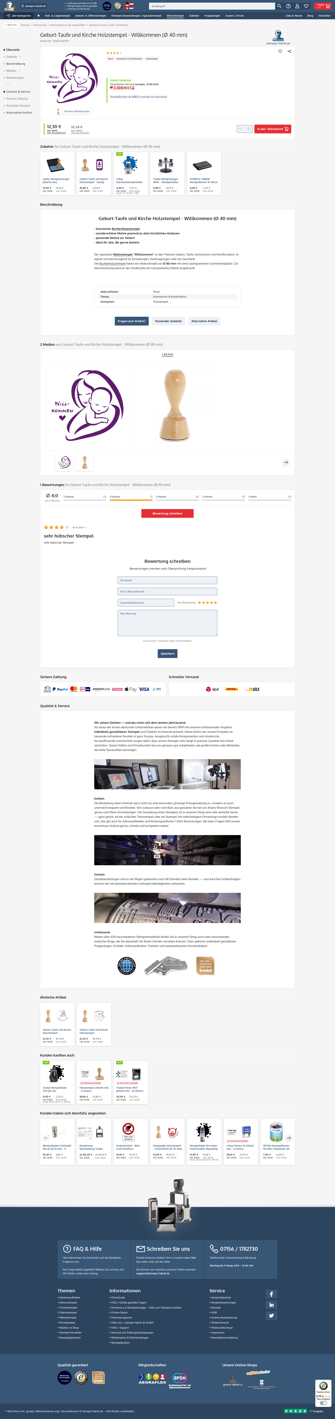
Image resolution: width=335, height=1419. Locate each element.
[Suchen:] (212, 6)
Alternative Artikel (204, 321)
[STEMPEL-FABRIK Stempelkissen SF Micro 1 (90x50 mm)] (202, 165)
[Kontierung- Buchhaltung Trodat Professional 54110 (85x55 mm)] (92, 1131)
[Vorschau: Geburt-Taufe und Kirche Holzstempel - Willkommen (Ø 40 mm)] (64, 462)
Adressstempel (68, 1302)
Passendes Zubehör (168, 321)
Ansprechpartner (221, 1297)
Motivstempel (123, 254)
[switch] (323, 1403)
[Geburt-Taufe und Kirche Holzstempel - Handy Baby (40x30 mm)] (92, 165)
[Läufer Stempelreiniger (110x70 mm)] (55, 165)
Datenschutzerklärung (224, 1317)
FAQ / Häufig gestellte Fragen (129, 1302)
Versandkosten (70, 1411)
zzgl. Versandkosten (56, 132)
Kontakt (216, 1307)
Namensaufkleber (69, 1297)
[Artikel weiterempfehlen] (289, 51)
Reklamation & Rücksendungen (130, 1337)
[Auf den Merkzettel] (280, 51)
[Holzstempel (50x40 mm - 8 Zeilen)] (92, 1074)
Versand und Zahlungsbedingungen (132, 1332)
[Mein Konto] (297, 6)
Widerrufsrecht (220, 1322)
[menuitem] (81, 3)
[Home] (38, 15)
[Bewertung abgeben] (114, 53)
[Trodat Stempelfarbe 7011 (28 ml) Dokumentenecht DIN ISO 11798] (55, 1074)
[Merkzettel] (306, 6)
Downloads (118, 1297)
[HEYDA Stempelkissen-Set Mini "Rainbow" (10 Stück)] (276, 1131)
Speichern (167, 653)
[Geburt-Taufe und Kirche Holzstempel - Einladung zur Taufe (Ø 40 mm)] (55, 1016)
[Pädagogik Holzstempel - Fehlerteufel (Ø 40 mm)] (165, 1131)
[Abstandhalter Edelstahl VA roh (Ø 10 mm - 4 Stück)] (55, 1131)
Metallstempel (67, 1317)
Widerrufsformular (222, 1327)
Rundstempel (67, 1322)
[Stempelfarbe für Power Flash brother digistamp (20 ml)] (202, 1131)
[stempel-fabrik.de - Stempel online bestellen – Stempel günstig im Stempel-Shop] (10, 6)
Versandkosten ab (138, 96)
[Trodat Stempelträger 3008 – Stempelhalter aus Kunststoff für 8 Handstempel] (165, 165)
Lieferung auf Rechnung (78, 9)
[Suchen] (279, 6)
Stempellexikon (120, 1342)
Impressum (217, 1332)
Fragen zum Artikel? (132, 321)
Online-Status (119, 1312)
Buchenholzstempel (126, 229)
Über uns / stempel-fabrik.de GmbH (132, 1322)
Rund (110, 58)
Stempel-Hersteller (70, 1332)
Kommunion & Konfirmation (129, 58)
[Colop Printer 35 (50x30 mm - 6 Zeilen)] (239, 1131)
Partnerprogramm (121, 1317)
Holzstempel (152, 58)
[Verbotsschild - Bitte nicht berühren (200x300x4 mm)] (129, 1131)
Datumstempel (68, 1312)
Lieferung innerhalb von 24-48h (82, 3)
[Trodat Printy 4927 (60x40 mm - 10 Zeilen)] (129, 1074)
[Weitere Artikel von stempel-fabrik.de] (278, 38)
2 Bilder (167, 354)
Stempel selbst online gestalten (82, 6)
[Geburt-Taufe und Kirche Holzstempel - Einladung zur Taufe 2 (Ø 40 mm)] (92, 1016)
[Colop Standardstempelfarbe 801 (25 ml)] (129, 165)
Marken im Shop (69, 1327)
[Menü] (329, 1382)
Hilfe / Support (120, 1327)
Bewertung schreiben (168, 513)
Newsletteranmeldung (224, 1337)
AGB (214, 1312)
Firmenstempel (68, 1307)
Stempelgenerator (70, 1337)
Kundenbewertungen (223, 1302)
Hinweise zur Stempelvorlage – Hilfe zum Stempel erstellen (146, 1307)
